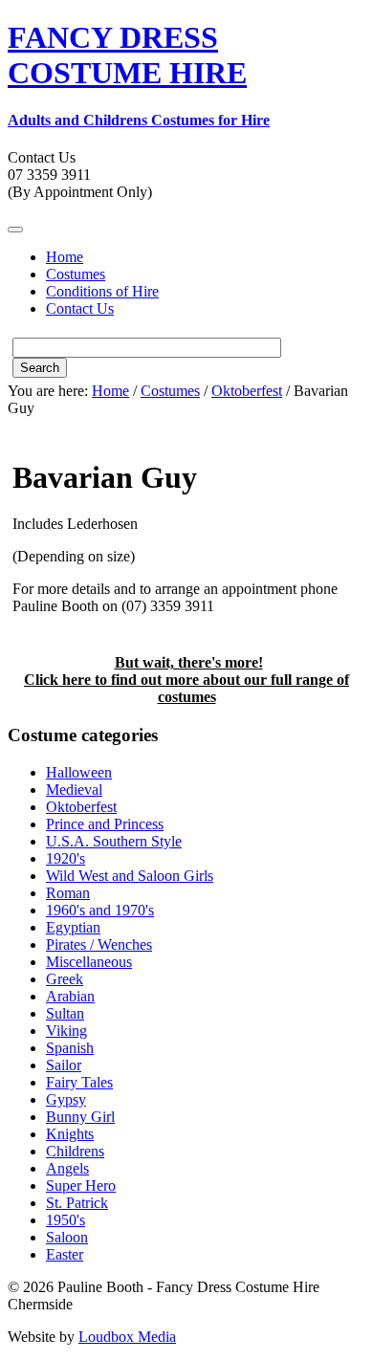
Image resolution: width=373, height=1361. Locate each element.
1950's (65, 1220)
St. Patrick (77, 1203)
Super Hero (81, 1185)
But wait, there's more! (189, 662)
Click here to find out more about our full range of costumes (186, 688)
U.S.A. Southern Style (114, 841)
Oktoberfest (246, 391)
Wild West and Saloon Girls (129, 875)
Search (39, 368)
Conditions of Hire (102, 291)
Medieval (74, 789)
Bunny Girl (80, 1117)
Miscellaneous (89, 962)
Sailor (63, 1065)
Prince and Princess (105, 824)
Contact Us (80, 308)
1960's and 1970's (100, 910)
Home (64, 257)
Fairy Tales (79, 1082)
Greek (64, 979)
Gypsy (66, 1099)
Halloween (79, 772)
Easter (64, 1254)
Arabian (70, 996)
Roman (68, 893)
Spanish (70, 1048)
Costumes (75, 274)
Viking (66, 1030)
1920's (65, 858)
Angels (67, 1168)
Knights (70, 1134)
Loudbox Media (127, 1336)
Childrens (75, 1151)
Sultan (65, 1013)
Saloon (67, 1237)
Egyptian (73, 927)
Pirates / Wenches (99, 944)
